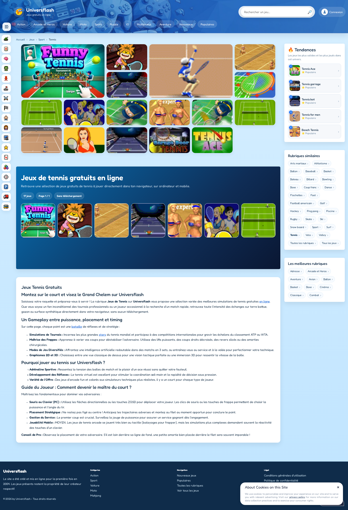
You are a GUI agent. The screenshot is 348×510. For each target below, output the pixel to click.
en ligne (264, 301)
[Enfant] (6, 118)
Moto (83, 24)
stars (102, 334)
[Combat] (6, 98)
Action (21, 24)
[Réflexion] (6, 58)
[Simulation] (6, 137)
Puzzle (114, 24)
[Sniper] (6, 177)
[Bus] (6, 206)
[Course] (6, 108)
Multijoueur (144, 24)
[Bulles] (6, 167)
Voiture (67, 24)
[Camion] (6, 196)
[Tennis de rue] (75, 220)
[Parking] (6, 187)
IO (127, 24)
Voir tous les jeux (188, 490)
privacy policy (297, 497)
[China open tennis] (221, 220)
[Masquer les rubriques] (6, 27)
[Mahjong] (6, 49)
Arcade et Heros (44, 24)
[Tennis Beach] (111, 220)
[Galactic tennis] (148, 220)
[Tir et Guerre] (6, 39)
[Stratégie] (6, 147)
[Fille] (6, 127)
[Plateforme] (6, 88)
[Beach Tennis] (185, 220)
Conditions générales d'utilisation (285, 475)
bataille (76, 326)
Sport (98, 24)
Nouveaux (186, 24)
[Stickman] (6, 78)
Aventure (165, 24)
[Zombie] (6, 68)
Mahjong (95, 495)
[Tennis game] (258, 220)
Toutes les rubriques (190, 485)
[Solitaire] (6, 157)
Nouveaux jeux (186, 475)
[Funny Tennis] (38, 220)
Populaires (207, 24)
